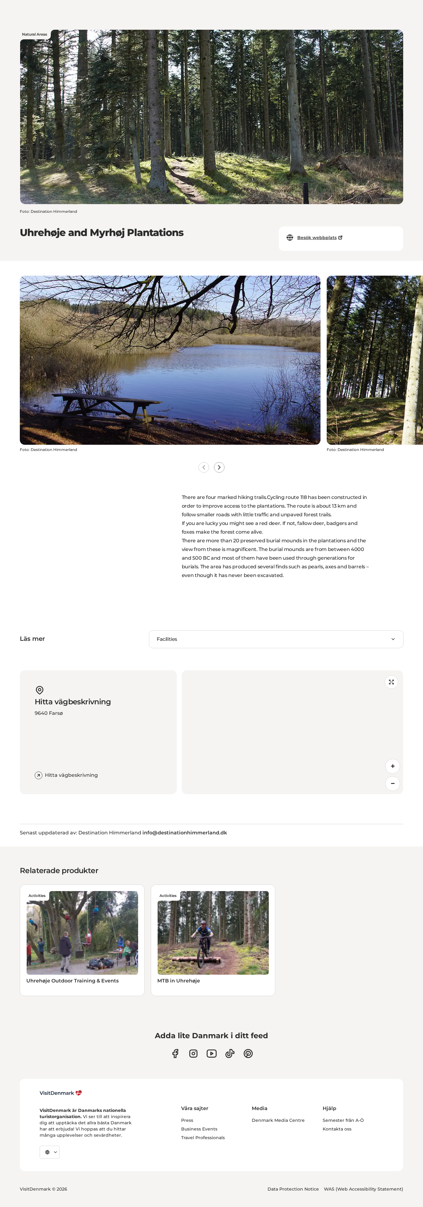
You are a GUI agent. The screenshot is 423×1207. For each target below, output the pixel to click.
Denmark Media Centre (278, 1120)
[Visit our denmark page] (175, 1053)
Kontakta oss (337, 1129)
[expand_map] (391, 682)
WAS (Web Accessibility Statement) (363, 1189)
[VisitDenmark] (61, 1093)
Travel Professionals (203, 1137)
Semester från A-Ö (343, 1120)
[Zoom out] (392, 783)
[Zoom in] (392, 766)
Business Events (199, 1129)
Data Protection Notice (293, 1189)
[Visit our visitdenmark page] (211, 1053)
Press (187, 1120)
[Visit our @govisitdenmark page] (230, 1053)
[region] (292, 732)
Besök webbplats (317, 237)
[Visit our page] (193, 1053)
